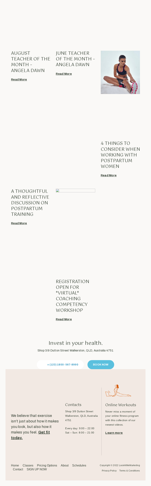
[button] (60, 364)
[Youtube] (38, 450)
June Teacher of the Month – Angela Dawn (75, 59)
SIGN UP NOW (37, 469)
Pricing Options (47, 465)
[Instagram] (25, 450)
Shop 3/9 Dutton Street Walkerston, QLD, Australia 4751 (75, 350)
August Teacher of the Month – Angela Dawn (30, 62)
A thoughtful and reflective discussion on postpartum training (30, 203)
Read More (19, 79)
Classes (28, 465)
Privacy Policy (109, 471)
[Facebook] (13, 450)
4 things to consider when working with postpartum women (120, 155)
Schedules (79, 465)
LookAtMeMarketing (129, 465)
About (65, 465)
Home (15, 465)
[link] (81, 416)
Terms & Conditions (129, 471)
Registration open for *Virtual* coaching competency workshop (72, 296)
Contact (18, 469)
